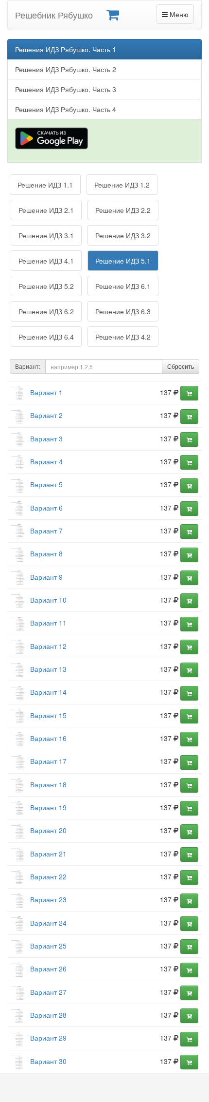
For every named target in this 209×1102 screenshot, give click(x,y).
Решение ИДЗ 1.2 (122, 185)
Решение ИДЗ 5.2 (46, 286)
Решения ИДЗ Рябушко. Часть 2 (65, 69)
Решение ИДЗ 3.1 (46, 235)
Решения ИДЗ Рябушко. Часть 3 (65, 89)
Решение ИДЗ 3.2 (123, 235)
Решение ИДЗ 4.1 (46, 261)
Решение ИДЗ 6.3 (123, 311)
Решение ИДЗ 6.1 (123, 286)
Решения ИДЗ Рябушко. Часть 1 (65, 49)
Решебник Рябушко (54, 14)
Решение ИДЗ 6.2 (46, 311)
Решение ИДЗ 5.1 (123, 261)
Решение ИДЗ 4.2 (123, 337)
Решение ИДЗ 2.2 (123, 210)
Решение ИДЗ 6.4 (46, 337)
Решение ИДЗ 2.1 (46, 210)
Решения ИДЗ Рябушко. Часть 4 (65, 109)
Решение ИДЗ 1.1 (45, 185)
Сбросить (180, 366)
